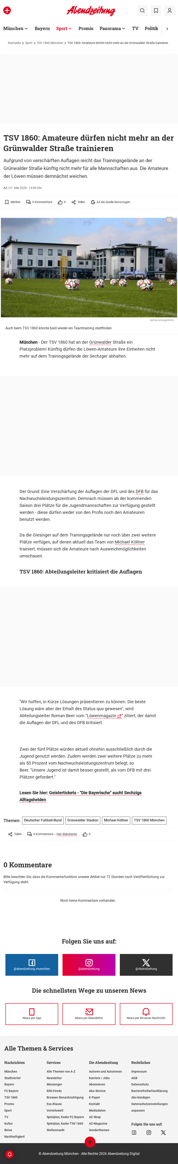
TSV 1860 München (50, 43)
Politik (151, 28)
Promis (86, 28)
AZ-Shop (95, 1117)
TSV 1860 (11, 1097)
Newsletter (54, 1078)
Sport (61, 28)
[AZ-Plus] (7, 11)
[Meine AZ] (169, 10)
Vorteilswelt (55, 1110)
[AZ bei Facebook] (134, 1133)
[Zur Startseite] (91, 15)
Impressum (139, 1071)
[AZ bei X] (163, 1133)
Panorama (110, 28)
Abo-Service (97, 1091)
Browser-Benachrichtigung (65, 1097)
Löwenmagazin (101, 715)
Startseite (14, 43)
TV (135, 28)
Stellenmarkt (55, 1130)
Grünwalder (100, 342)
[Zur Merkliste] (156, 10)
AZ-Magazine (98, 1123)
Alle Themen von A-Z (61, 1071)
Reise (8, 1130)
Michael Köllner (130, 542)
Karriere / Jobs (99, 1078)
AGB (134, 1078)
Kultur (8, 1123)
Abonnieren (97, 1084)
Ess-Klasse (54, 1104)
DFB (139, 491)
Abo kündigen (140, 1097)
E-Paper (94, 1097)
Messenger (54, 1084)
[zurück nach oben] (90, 1144)
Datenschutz (140, 1084)
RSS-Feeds (54, 1091)
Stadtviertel (12, 1078)
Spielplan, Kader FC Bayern (65, 1117)
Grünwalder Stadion (82, 820)
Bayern (42, 28)
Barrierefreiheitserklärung (149, 1091)
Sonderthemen (99, 1130)
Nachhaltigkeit (14, 1136)
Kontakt (94, 1104)
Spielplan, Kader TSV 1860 (65, 1123)
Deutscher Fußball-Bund (43, 820)
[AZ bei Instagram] (149, 1133)
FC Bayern (11, 1091)
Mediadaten (97, 1110)
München (13, 28)
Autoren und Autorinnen (105, 1071)
